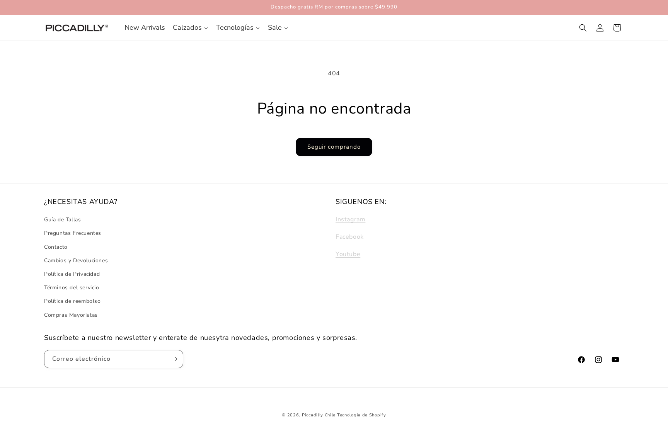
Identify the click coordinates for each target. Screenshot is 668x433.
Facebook (350, 237)
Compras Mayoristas (71, 315)
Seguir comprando (334, 147)
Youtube (348, 254)
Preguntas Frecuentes (72, 233)
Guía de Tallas (62, 219)
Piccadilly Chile (319, 415)
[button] (582, 27)
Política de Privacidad (72, 274)
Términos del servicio (71, 287)
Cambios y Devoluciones (76, 260)
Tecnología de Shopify (361, 415)
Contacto (56, 247)
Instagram (350, 219)
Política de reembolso (72, 301)
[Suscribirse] (174, 359)
